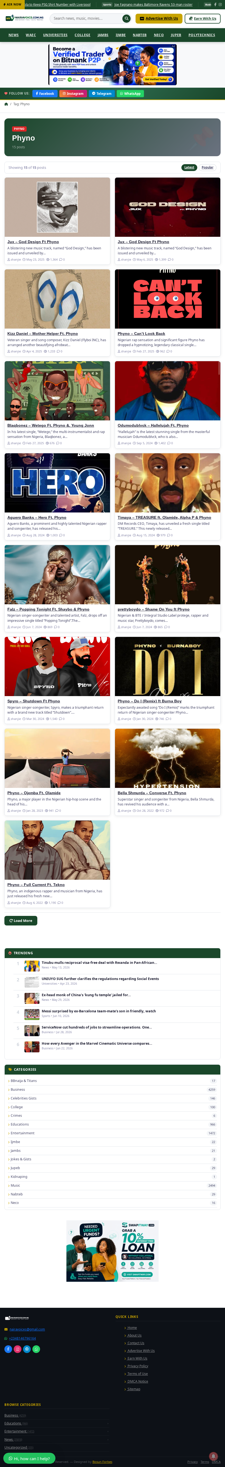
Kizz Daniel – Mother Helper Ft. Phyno (42, 334)
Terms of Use (137, 1373)
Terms (205, 1462)
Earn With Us (205, 18)
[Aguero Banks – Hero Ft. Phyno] (57, 482)
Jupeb (176, 35)
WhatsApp (132, 94)
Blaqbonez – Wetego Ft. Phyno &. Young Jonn (50, 425)
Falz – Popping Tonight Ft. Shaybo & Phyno (48, 609)
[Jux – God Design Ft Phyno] (57, 207)
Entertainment (19, 1431)
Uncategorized (18, 1447)
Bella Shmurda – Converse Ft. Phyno (152, 793)
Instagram (75, 94)
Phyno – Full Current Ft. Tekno (36, 885)
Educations (16, 1423)
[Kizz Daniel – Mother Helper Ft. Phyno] (57, 299)
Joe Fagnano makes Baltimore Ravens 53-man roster (93, 4)
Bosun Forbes (102, 1462)
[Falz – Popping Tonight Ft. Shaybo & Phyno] (57, 574)
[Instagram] (220, 4)
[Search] (126, 19)
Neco (159, 35)
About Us (134, 1335)
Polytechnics (202, 35)
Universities (55, 35)
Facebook (46, 94)
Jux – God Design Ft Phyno (33, 242)
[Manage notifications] (213, 1456)
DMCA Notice (137, 1381)
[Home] (25, 18)
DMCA (216, 1462)
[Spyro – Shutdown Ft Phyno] (57, 666)
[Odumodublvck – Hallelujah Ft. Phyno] (167, 390)
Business (15, 1415)
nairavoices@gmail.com (27, 1329)
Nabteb (140, 35)
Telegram (104, 94)
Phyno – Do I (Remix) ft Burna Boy (150, 701)
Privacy (192, 1462)
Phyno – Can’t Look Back (141, 334)
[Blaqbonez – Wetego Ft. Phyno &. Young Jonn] (57, 390)
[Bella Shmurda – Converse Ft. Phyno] (167, 758)
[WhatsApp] (36, 1349)
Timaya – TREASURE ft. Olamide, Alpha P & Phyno (164, 517)
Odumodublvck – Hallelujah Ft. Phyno (153, 425)
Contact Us (135, 1343)
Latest (189, 167)
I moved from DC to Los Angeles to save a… (190, 4)
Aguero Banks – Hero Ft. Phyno (36, 517)
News (14, 35)
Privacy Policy (137, 1366)
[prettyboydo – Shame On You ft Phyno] (167, 574)
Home (132, 1327)
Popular (207, 167)
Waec (31, 35)
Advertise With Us (162, 18)
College (83, 35)
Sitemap (133, 1389)
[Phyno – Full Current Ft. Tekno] (57, 850)
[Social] (8, 1349)
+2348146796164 (22, 1338)
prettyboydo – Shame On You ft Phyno (154, 609)
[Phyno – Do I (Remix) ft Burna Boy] (167, 666)
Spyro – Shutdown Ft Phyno (33, 701)
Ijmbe (121, 35)
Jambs (103, 35)
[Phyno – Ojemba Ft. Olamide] (57, 758)
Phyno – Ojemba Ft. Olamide (34, 793)
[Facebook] (215, 4)
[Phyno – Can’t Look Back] (167, 299)
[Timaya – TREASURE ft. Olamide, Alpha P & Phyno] (167, 482)
